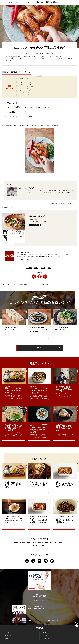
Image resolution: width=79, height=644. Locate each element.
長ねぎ (40, 542)
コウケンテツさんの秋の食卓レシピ (42, 53)
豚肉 (28, 542)
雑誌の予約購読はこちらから (53, 620)
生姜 (60, 542)
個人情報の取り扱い (8, 635)
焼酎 (16, 542)
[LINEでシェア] (45, 276)
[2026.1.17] (14, 506)
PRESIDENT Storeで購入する (25, 620)
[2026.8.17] (65, 471)
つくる (9, 284)
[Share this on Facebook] (39, 276)
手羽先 (43, 268)
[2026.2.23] (39, 471)
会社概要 (6, 638)
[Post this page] (34, 276)
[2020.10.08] (14, 317)
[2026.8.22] (65, 376)
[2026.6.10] (65, 506)
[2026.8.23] (39, 414)
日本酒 (22, 542)
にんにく (35, 546)
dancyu (3, 284)
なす (42, 546)
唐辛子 (36, 268)
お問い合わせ (46, 638)
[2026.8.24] (39, 376)
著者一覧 (46, 632)
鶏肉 (49, 268)
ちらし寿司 (48, 542)
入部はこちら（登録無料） (39, 600)
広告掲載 (46, 635)
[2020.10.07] (39, 317)
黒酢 (34, 542)
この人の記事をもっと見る (23, 259)
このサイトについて (8, 632)
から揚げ (29, 268)
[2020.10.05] (65, 317)
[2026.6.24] (39, 506)
